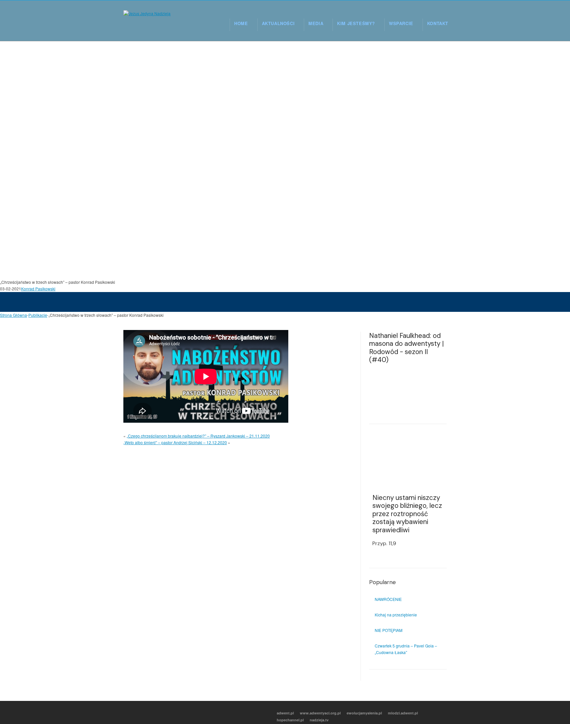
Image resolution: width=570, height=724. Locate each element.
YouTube (157, 712)
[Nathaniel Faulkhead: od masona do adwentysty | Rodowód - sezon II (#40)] (408, 390)
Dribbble (170, 712)
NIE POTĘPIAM (388, 630)
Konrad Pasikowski (38, 288)
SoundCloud (184, 712)
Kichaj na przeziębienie (396, 614)
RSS (129, 712)
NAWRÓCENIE (388, 599)
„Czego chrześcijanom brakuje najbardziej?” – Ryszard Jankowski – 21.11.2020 (198, 436)
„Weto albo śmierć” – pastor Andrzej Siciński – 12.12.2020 (175, 442)
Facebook (143, 712)
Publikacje (37, 315)
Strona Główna (13, 315)
